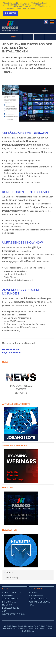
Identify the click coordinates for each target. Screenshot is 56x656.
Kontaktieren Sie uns (39, 602)
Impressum (7, 596)
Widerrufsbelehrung (13, 614)
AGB (4, 611)
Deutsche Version (11, 349)
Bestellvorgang (10, 608)
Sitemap (33, 593)
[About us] (28, 508)
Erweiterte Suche (38, 599)
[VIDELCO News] (28, 382)
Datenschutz (13, 7)
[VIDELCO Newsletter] (28, 550)
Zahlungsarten (10, 599)
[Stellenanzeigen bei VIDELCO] (28, 424)
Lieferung (7, 605)
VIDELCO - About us (11, 593)
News (31, 605)
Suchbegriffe (36, 596)
